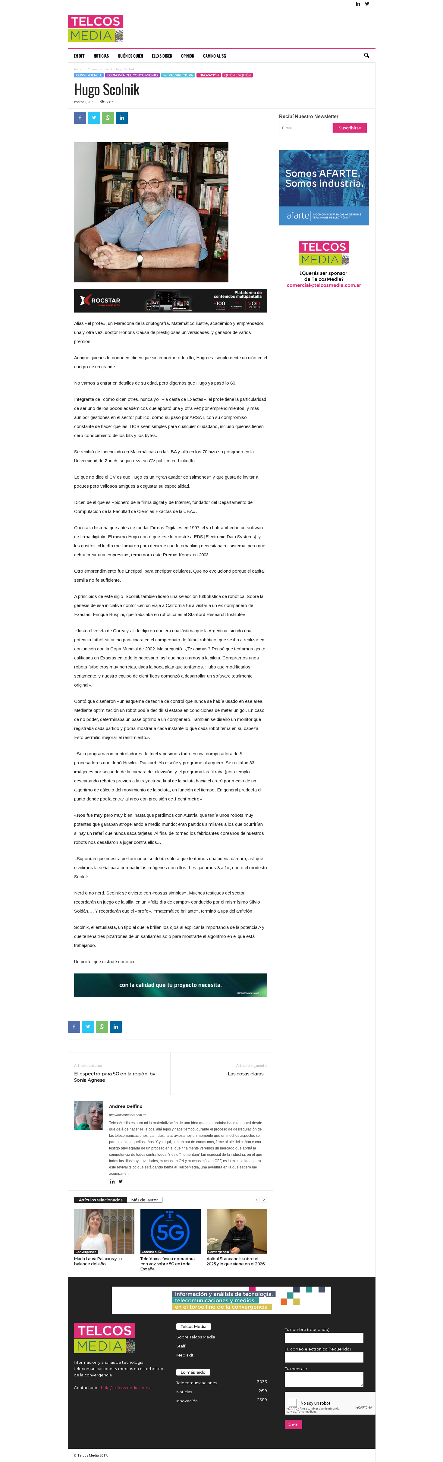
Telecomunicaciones (196, 1382)
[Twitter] (367, 4)
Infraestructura (178, 75)
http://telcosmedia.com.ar (127, 1115)
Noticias (101, 55)
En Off (79, 55)
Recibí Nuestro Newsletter (308, 116)
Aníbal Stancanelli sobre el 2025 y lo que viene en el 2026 (236, 1261)
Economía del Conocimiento (132, 75)
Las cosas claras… (247, 1074)
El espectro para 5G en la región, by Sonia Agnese (114, 1077)
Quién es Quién (130, 55)
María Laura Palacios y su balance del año (98, 1261)
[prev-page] (257, 1200)
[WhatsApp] (108, 118)
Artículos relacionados (100, 1199)
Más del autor (144, 1199)
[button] (366, 55)
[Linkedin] (358, 4)
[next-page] (264, 1200)
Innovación (209, 75)
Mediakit (184, 1355)
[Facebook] (80, 118)
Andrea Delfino (126, 1106)
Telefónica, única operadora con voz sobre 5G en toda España (167, 1263)
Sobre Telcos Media (195, 1337)
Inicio (78, 69)
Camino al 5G (214, 55)
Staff (180, 1346)
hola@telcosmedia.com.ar (127, 1387)
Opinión (187, 55)
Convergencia (98, 69)
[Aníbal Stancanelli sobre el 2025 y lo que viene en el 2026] (237, 1231)
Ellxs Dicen (162, 55)
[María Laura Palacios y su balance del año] (104, 1231)
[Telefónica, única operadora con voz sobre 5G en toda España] (170, 1231)
